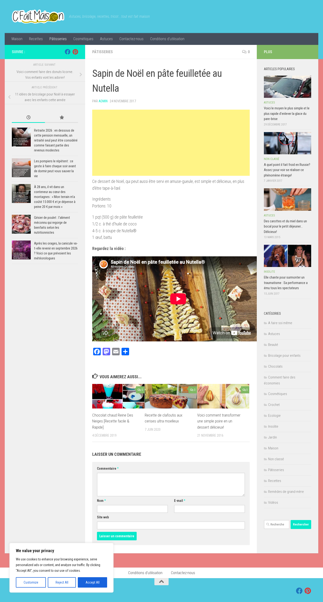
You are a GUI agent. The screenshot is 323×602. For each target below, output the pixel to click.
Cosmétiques (83, 39)
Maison (17, 39)
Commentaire (107, 468)
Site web (103, 517)
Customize (31, 582)
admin (103, 101)
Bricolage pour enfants (284, 355)
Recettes (36, 39)
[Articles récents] (28, 118)
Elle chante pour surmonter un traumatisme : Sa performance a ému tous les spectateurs (286, 282)
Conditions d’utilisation (167, 39)
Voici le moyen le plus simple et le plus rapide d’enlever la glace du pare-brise (287, 113)
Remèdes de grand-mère (286, 492)
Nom (101, 501)
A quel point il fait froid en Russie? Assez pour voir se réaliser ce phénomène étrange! (287, 170)
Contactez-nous (131, 39)
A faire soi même (280, 323)
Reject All (62, 582)
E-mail (179, 501)
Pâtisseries (58, 39)
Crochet (274, 405)
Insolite (269, 271)
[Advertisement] (171, 143)
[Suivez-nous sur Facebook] (67, 52)
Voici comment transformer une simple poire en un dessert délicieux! (218, 421)
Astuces (106, 39)
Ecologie (274, 415)
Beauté (273, 345)
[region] (61, 568)
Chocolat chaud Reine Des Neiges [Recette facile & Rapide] (112, 421)
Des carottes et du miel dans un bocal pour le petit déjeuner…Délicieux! (285, 226)
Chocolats (275, 366)
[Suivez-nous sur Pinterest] (75, 52)
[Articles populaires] (61, 118)
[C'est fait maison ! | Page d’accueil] (38, 16)
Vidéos (273, 502)
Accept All (93, 582)
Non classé (271, 159)
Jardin (272, 437)
